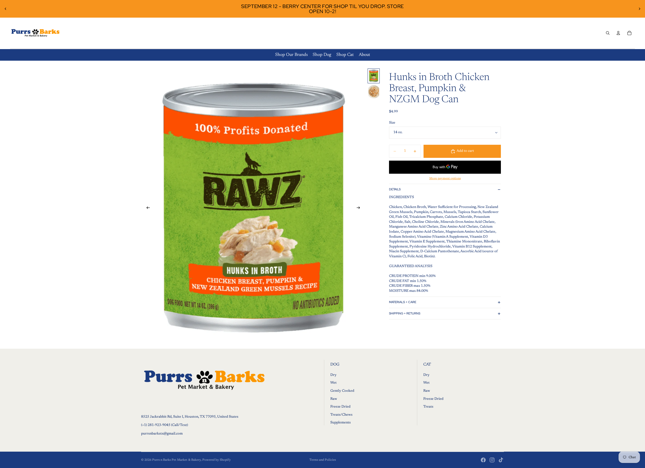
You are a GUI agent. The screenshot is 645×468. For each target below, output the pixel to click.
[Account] (618, 33)
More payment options (445, 178)
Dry (333, 375)
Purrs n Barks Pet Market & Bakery (176, 459)
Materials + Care (402, 302)
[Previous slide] (5, 8)
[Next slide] (639, 8)
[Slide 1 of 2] (373, 76)
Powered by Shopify (216, 459)
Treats (428, 407)
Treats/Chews (341, 415)
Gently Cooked (342, 391)
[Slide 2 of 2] (373, 92)
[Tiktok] (501, 460)
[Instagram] (492, 460)
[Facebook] (483, 460)
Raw (333, 399)
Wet (333, 383)
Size (392, 123)
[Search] (607, 33)
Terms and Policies (322, 459)
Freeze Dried (340, 407)
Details (395, 189)
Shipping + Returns (404, 313)
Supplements (340, 423)
